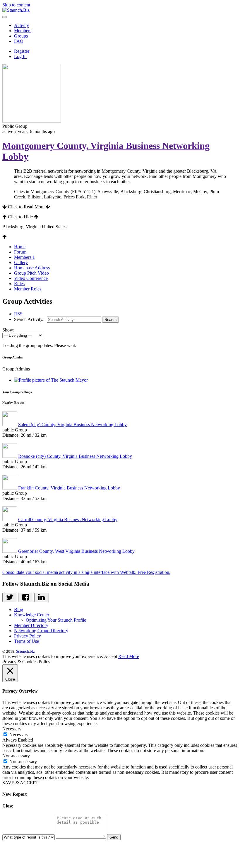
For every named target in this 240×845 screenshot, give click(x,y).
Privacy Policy (27, 635)
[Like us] (25, 597)
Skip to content (16, 4)
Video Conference (31, 278)
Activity (21, 25)
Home (19, 246)
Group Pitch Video (31, 273)
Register (21, 51)
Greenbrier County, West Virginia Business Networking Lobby (76, 551)
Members (22, 30)
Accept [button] (110, 656)
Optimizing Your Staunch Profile (56, 620)
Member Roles (27, 288)
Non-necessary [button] (16, 755)
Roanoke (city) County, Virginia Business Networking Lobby (75, 456)
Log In (20, 56)
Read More (128, 656)
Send (113, 837)
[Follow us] (9, 597)
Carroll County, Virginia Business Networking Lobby (67, 519)
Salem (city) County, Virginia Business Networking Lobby (72, 424)
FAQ (18, 41)
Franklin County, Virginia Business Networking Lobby (69, 487)
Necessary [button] (11, 728)
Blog (18, 609)
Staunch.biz (25, 651)
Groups (21, 35)
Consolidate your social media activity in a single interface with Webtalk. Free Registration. (86, 572)
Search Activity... (30, 319)
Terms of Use (26, 641)
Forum (20, 251)
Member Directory (31, 625)
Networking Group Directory (41, 630)
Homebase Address (32, 267)
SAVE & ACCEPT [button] (20, 782)
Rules (19, 283)
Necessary (18, 734)
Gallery (21, 262)
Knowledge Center (31, 614)
